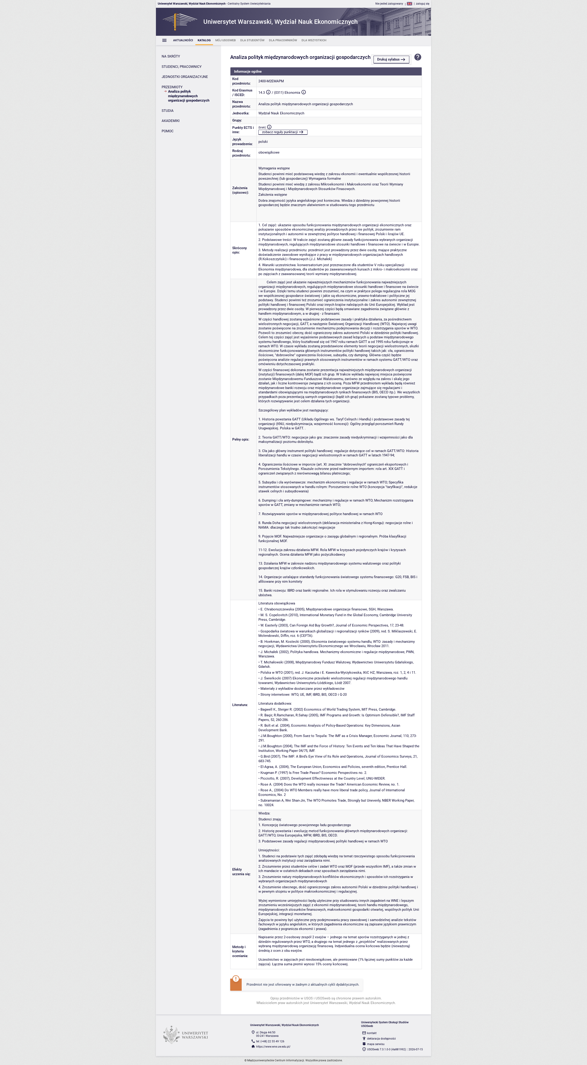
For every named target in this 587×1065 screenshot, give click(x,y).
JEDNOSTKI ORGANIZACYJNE (185, 77)
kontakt (372, 1033)
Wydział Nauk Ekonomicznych (281, 113)
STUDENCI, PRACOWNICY (182, 67)
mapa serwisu (376, 1044)
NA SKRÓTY (171, 56)
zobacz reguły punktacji (280, 132)
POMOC (168, 131)
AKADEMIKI (171, 121)
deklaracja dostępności (381, 1038)
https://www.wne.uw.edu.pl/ (273, 1046)
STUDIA (168, 111)
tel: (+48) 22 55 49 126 (270, 1041)
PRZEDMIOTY (172, 87)
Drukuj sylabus (388, 59)
